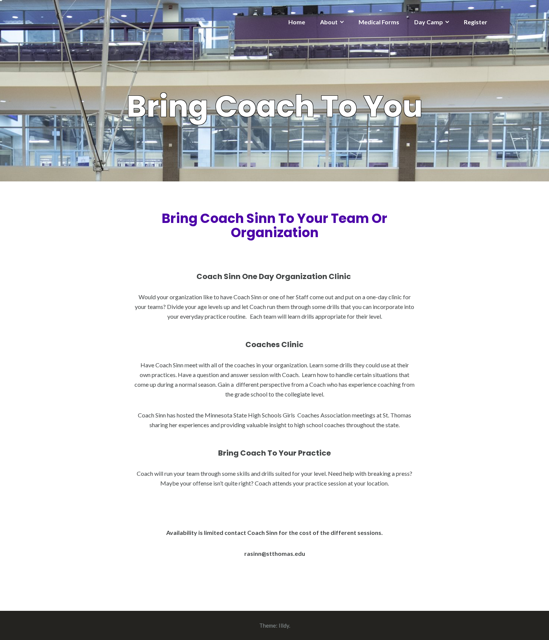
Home (296, 21)
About (329, 21)
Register (475, 21)
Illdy (284, 625)
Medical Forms (379, 21)
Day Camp (428, 21)
